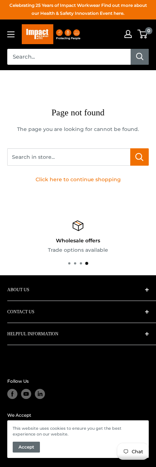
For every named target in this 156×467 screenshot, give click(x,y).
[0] (142, 34)
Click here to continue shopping (78, 179)
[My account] (128, 34)
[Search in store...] (139, 157)
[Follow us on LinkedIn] (40, 394)
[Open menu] (11, 34)
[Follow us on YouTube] (26, 394)
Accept (26, 447)
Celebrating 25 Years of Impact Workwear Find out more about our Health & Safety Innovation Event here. (78, 9)
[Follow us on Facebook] (12, 394)
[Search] (140, 57)
